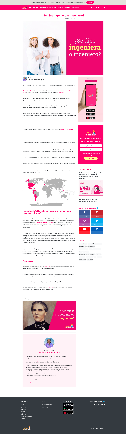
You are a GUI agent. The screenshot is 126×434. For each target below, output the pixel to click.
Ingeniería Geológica (83, 243)
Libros (95, 256)
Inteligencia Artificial (97, 249)
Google (80, 251)
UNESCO (91, 256)
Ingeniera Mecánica (83, 246)
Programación (98, 254)
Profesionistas (44, 7)
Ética (84, 251)
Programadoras (82, 256)
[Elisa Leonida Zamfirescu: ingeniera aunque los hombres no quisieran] (49, 315)
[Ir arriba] (121, 428)
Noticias (35, 7)
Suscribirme (91, 158)
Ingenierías (67, 7)
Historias (60, 7)
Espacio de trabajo (82, 259)
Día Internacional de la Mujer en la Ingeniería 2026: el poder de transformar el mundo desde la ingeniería (90, 175)
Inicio (30, 7)
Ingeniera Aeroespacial (83, 249)
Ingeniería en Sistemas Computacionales (87, 254)
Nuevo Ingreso (90, 259)
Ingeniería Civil (91, 243)
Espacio (90, 249)
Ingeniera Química (98, 243)
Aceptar (90, 2)
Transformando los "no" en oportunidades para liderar (88, 200)
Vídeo (87, 256)
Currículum (99, 256)
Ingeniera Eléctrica (91, 246)
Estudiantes (52, 7)
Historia (87, 251)
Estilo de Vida (75, 7)
